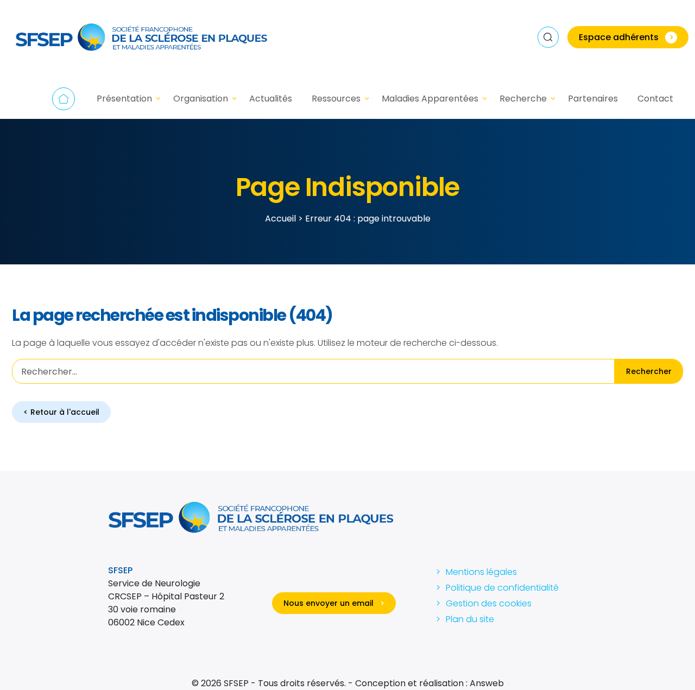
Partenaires (593, 98)
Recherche (523, 98)
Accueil (63, 98)
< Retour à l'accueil (61, 412)
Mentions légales (481, 572)
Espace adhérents (626, 37)
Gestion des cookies (489, 603)
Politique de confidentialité (502, 587)
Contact (655, 98)
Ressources (336, 98)
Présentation (124, 98)
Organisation (200, 98)
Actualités (270, 98)
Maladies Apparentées (430, 98)
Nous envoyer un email (333, 603)
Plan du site (470, 619)
